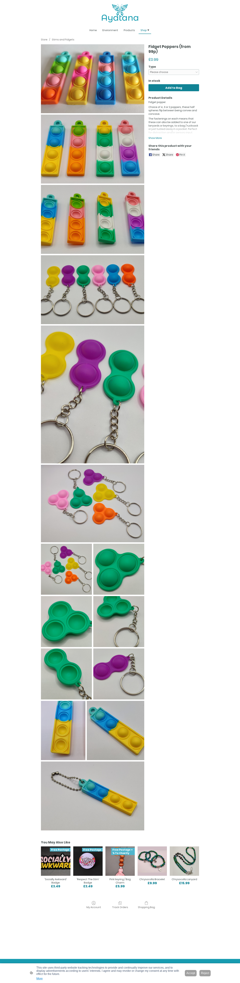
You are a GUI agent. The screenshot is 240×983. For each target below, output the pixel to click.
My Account (93, 907)
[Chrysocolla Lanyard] (184, 861)
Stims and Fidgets (63, 39)
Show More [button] (155, 138)
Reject (205, 973)
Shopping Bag (146, 907)
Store (44, 39)
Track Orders (120, 907)
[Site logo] (120, 13)
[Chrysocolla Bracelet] (152, 861)
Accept (190, 973)
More (39, 978)
